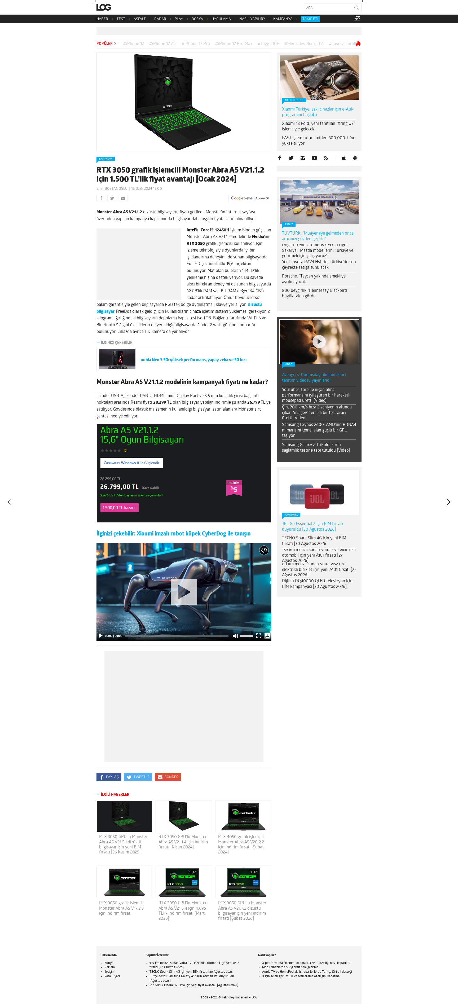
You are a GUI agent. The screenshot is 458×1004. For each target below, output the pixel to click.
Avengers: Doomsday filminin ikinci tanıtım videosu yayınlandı (314, 378)
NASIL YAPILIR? (252, 19)
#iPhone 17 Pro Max (233, 44)
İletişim (109, 972)
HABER (102, 19)
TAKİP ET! (310, 19)
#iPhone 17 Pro (196, 44)
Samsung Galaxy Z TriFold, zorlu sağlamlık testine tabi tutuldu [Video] (316, 448)
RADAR (160, 19)
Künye (108, 963)
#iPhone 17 (133, 44)
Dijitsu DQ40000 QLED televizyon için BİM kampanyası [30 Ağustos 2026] (317, 584)
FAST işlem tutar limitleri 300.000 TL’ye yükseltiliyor (318, 141)
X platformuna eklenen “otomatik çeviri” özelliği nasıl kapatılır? (306, 963)
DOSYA (197, 19)
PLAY (179, 19)
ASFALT (140, 19)
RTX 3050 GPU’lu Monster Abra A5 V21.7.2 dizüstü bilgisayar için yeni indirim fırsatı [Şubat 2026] (242, 911)
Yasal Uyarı (112, 976)
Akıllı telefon (294, 100)
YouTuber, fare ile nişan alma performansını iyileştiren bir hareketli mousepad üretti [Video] (316, 395)
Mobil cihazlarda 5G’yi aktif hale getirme (290, 967)
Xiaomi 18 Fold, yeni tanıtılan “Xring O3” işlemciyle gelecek (318, 126)
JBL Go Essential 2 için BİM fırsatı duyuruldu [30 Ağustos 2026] (312, 527)
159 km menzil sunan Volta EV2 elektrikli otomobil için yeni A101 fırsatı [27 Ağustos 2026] (319, 555)
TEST (121, 19)
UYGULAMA (221, 19)
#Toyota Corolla (343, 44)
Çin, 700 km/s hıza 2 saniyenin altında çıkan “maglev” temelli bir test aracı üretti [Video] (317, 413)
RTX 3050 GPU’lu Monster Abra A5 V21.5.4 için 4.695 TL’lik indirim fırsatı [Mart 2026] (182, 911)
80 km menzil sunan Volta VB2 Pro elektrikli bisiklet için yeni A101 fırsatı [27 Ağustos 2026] (319, 570)
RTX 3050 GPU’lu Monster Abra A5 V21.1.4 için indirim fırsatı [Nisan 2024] (183, 842)
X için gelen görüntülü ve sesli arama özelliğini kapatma (301, 976)
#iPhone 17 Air (162, 44)
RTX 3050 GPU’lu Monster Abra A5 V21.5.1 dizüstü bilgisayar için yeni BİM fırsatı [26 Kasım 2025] (123, 845)
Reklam (109, 967)
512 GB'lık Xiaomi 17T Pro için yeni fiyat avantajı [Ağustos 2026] (193, 985)
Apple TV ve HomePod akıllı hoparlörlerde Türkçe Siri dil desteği (307, 972)
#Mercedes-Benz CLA (304, 44)
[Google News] (249, 198)
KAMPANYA (283, 19)
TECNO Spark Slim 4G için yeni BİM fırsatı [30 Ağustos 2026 (314, 541)
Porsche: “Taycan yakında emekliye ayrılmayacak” (314, 279)
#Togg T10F (268, 44)
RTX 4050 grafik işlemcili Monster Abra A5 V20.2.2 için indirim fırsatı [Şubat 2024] (241, 845)
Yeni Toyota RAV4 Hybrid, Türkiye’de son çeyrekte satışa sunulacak (319, 265)
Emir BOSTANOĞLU (111, 189)
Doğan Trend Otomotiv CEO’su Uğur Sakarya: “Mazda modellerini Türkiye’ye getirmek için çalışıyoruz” (317, 250)
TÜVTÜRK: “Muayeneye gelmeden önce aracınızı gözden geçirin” (318, 236)
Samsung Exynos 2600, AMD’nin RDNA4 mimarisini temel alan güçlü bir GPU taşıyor (319, 430)
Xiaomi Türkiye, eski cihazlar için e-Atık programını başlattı (317, 112)
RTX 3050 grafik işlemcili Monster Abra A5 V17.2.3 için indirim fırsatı (121, 908)
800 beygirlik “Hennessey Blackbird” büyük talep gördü (315, 293)
